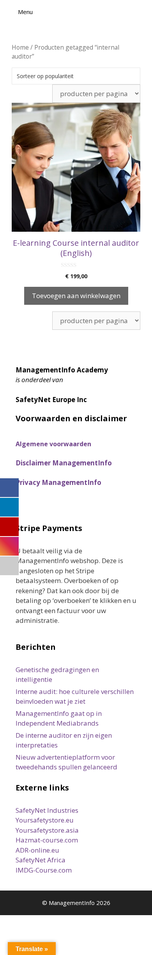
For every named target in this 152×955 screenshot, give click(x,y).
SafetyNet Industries (47, 810)
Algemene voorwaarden (53, 444)
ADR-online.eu (37, 850)
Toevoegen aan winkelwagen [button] (76, 295)
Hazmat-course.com (47, 839)
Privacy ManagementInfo (58, 482)
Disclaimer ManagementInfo (64, 462)
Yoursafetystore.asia (47, 830)
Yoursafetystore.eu (45, 820)
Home (20, 47)
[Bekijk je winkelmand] (142, 11)
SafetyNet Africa (40, 859)
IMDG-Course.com (44, 870)
